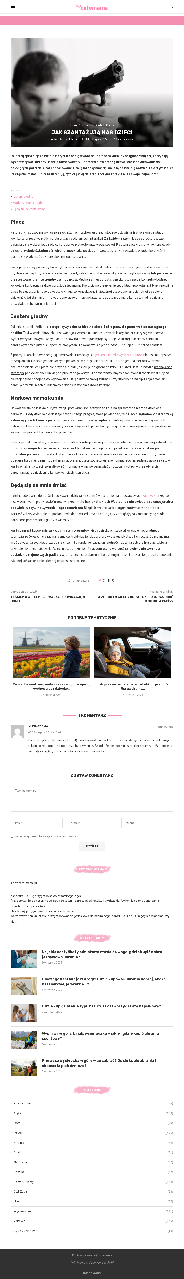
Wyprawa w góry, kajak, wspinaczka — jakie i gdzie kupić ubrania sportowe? (100, 1035)
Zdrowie (93, 1221)
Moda (93, 1152)
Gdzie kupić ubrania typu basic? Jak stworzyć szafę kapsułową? (101, 1006)
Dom (93, 1123)
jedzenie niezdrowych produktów (118, 355)
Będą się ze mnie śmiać (29, 209)
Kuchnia (93, 1143)
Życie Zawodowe (93, 1231)
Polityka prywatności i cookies (92, 1255)
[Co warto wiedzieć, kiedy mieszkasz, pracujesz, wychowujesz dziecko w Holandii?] (51, 652)
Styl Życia (93, 1191)
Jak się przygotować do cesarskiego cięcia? (54, 896)
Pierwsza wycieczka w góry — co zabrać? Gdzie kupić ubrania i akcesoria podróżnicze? (99, 1063)
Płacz (16, 190)
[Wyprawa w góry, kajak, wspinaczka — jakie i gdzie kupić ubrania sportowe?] (24, 1040)
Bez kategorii (93, 1103)
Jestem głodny (23, 196)
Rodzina (93, 1172)
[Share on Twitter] (112, 581)
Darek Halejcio (69, 139)
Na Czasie (93, 1162)
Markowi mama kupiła (28, 203)
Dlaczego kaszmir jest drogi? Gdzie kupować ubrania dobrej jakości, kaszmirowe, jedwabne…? (105, 981)
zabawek (148, 495)
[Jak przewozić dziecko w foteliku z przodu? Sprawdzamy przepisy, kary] (132, 652)
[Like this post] (103, 581)
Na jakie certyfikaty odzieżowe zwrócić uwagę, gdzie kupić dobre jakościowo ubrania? (102, 954)
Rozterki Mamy (93, 1182)
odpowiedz (165, 727)
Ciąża (93, 1113)
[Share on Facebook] (109, 581)
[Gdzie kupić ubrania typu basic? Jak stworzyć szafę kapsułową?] (24, 1013)
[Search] (171, 7)
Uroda (93, 1201)
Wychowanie (93, 1211)
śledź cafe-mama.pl (24, 883)
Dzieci (93, 1133)
